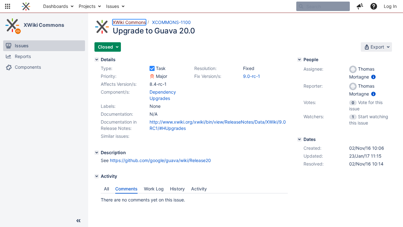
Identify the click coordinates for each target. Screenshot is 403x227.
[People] (299, 59)
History (177, 188)
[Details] (96, 59)
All (106, 188)
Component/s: (115, 92)
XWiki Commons (44, 24)
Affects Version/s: (119, 84)
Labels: (108, 106)
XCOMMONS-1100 (171, 22)
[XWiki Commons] (12, 25)
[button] (7, 6)
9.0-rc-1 (251, 76)
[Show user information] (373, 76)
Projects (87, 6)
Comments (126, 188)
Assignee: (313, 69)
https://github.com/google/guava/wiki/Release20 (160, 160)
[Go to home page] (26, 6)
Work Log (154, 188)
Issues (112, 6)
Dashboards (55, 6)
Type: (106, 68)
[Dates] (299, 139)
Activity (199, 188)
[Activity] (96, 176)
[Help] (374, 6)
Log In (390, 6)
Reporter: (313, 86)
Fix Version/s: (207, 76)
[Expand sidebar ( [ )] (78, 220)
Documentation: (117, 114)
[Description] (96, 152)
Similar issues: (115, 136)
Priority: (108, 76)
